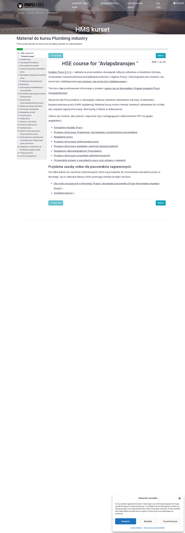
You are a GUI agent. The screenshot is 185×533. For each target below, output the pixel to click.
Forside (20, 12)
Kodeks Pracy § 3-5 (59, 72)
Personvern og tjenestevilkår (154, 528)
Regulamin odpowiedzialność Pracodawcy (78, 151)
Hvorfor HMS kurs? (135, 5)
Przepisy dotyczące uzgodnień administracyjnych (82, 155)
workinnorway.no (63, 193)
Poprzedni (56, 55)
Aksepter (125, 521)
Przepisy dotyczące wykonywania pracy (76, 141)
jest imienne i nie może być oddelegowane (102, 81)
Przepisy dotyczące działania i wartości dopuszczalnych (86, 146)
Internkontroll (110, 3)
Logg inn (180, 3)
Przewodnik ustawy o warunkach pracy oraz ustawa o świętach (90, 160)
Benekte (148, 521)
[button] (179, 498)
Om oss (158, 5)
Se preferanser (170, 521)
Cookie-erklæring (136, 528)
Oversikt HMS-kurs (80, 5)
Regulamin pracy (63, 136)
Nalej (160, 55)
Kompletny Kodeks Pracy (68, 127)
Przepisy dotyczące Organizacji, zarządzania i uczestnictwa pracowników (95, 132)
